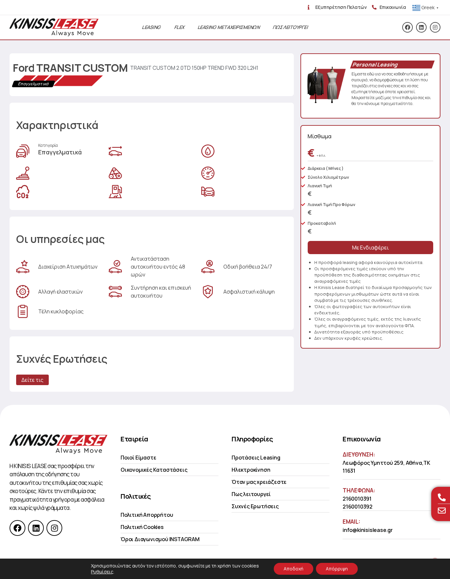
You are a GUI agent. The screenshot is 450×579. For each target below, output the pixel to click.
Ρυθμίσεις (102, 572)
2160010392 (358, 506)
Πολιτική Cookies (142, 527)
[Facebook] (407, 27)
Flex (179, 27)
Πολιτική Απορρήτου (147, 514)
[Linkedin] (421, 27)
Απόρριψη (337, 569)
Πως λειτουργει (290, 27)
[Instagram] (435, 27)
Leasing (151, 27)
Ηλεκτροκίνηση (251, 469)
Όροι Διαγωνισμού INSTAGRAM (160, 539)
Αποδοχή (293, 569)
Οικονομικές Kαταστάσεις (154, 469)
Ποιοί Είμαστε (138, 457)
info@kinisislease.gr (368, 530)
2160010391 (357, 498)
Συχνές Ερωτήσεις (255, 506)
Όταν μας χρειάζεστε (259, 482)
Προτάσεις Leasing (256, 457)
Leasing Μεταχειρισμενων (229, 27)
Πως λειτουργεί (251, 494)
